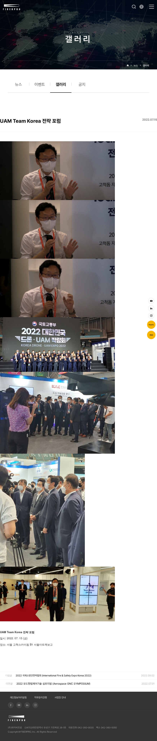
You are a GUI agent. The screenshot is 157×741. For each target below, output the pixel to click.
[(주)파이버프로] (11, 6)
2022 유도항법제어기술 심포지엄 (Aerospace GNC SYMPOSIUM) (53, 683)
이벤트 (39, 84)
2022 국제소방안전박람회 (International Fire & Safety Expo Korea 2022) (53, 675)
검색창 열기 (134, 7)
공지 (81, 84)
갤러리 (146, 65)
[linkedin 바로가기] (151, 308)
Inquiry (151, 325)
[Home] (128, 65)
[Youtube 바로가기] (151, 301)
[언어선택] (142, 7)
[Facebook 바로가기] (11, 705)
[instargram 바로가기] (151, 316)
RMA (151, 335)
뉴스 (136, 65)
